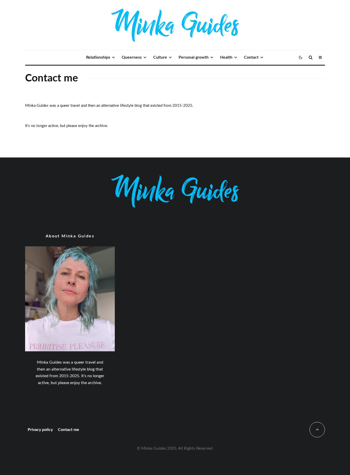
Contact (251, 57)
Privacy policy (40, 430)
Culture (160, 57)
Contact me (68, 430)
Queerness (132, 57)
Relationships (98, 57)
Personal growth (194, 57)
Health (226, 57)
